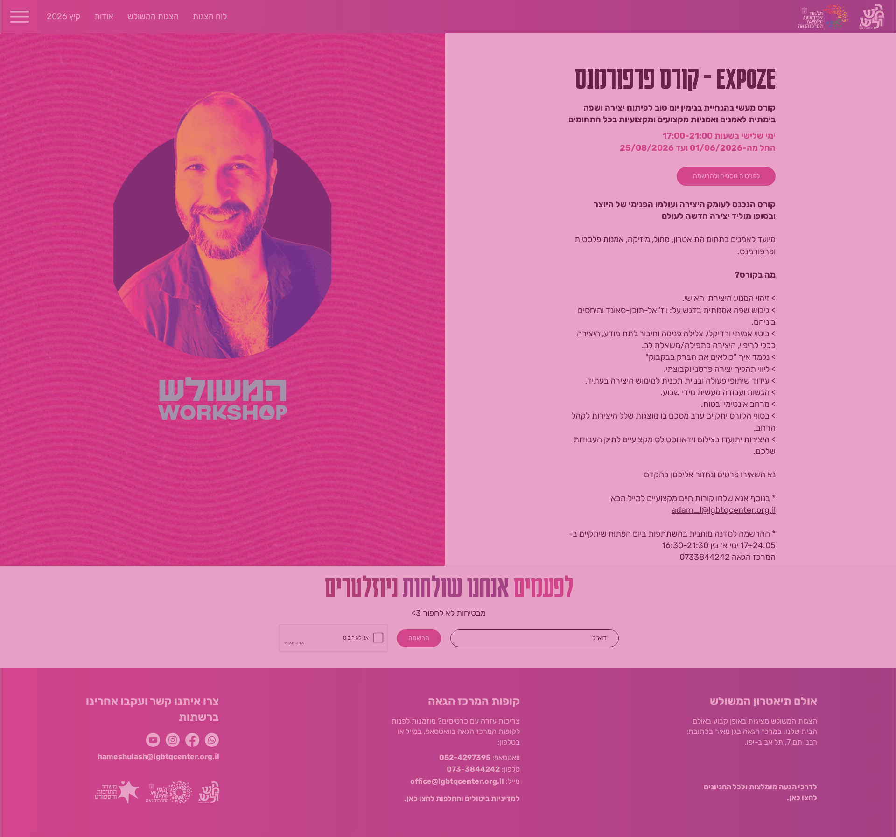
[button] (289, 363)
